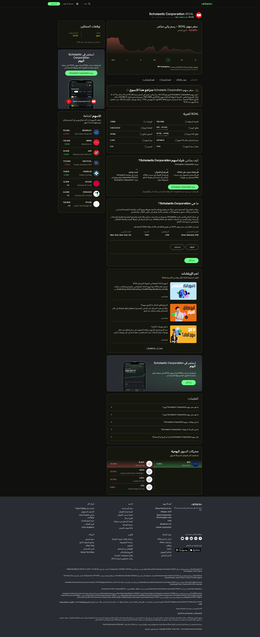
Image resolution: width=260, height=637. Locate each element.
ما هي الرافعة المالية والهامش (86, 516)
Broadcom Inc (165, 524)
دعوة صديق (90, 539)
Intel (169, 521)
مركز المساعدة (127, 508)
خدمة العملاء (127, 525)
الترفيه (192, 247)
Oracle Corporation (163, 527)
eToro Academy (88, 527)
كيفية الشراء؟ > (165, 80)
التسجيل (54, 4)
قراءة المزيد (164, 296)
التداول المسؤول (87, 512)
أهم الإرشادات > (148, 80)
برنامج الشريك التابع (87, 542)
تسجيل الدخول (68, 4)
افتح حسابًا (129, 518)
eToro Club (90, 546)
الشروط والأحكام (127, 552)
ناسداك (177, 247)
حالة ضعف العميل (126, 528)
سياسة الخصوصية (126, 542)
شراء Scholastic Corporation (81, 73)
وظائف (168, 546)
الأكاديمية (146, 192)
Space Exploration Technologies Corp (163, 516)
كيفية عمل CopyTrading (84, 508)
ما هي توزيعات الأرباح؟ (159, 327)
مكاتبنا (169, 549)
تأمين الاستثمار (88, 549)
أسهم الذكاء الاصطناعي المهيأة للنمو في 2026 (150, 283)
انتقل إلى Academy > (154, 348)
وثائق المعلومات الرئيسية (123, 555)
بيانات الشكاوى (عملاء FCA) (122, 559)
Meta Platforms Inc (163, 508)
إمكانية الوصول (165, 552)
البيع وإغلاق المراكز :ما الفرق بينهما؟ (154, 305)
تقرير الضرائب (89, 524)
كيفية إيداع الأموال (126, 512)
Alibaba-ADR (166, 512)
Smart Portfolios (87, 552)
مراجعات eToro (165, 542)
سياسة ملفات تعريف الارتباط (122, 539)
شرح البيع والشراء (87, 521)
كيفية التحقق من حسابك (123, 521)
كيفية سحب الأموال (125, 515)
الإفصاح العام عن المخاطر (195, 613)
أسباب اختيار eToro (164, 539)
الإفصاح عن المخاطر (125, 549)
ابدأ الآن (191, 260)
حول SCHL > (181, 80)
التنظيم (130, 546)
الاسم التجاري (166, 555)
